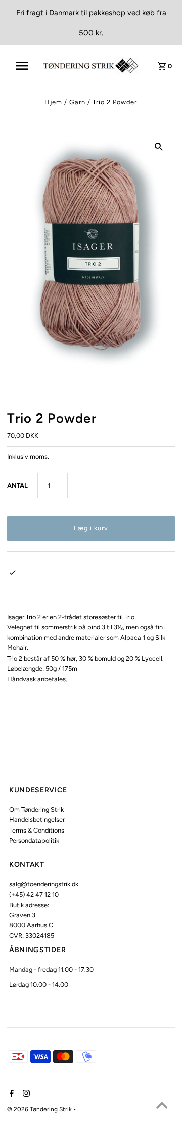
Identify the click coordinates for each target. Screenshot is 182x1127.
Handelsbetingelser (37, 819)
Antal (17, 485)
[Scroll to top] (162, 1107)
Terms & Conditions (36, 830)
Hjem (53, 102)
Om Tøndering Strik (36, 809)
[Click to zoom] (159, 146)
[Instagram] (25, 1094)
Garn (77, 102)
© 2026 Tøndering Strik (40, 1109)
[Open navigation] (24, 65)
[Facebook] (10, 1094)
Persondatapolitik (34, 840)
